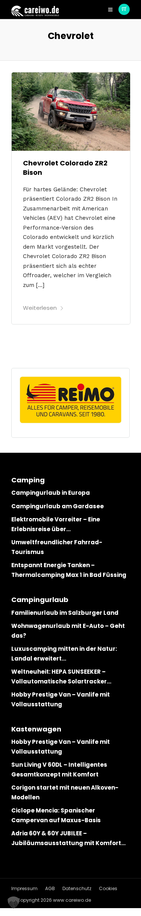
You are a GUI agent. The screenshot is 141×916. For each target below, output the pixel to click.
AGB (50, 888)
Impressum (24, 888)
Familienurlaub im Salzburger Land (64, 613)
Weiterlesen (40, 308)
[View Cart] (124, 9)
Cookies (108, 888)
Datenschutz (76, 888)
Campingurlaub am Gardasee (57, 506)
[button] (13, 902)
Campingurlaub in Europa (50, 493)
